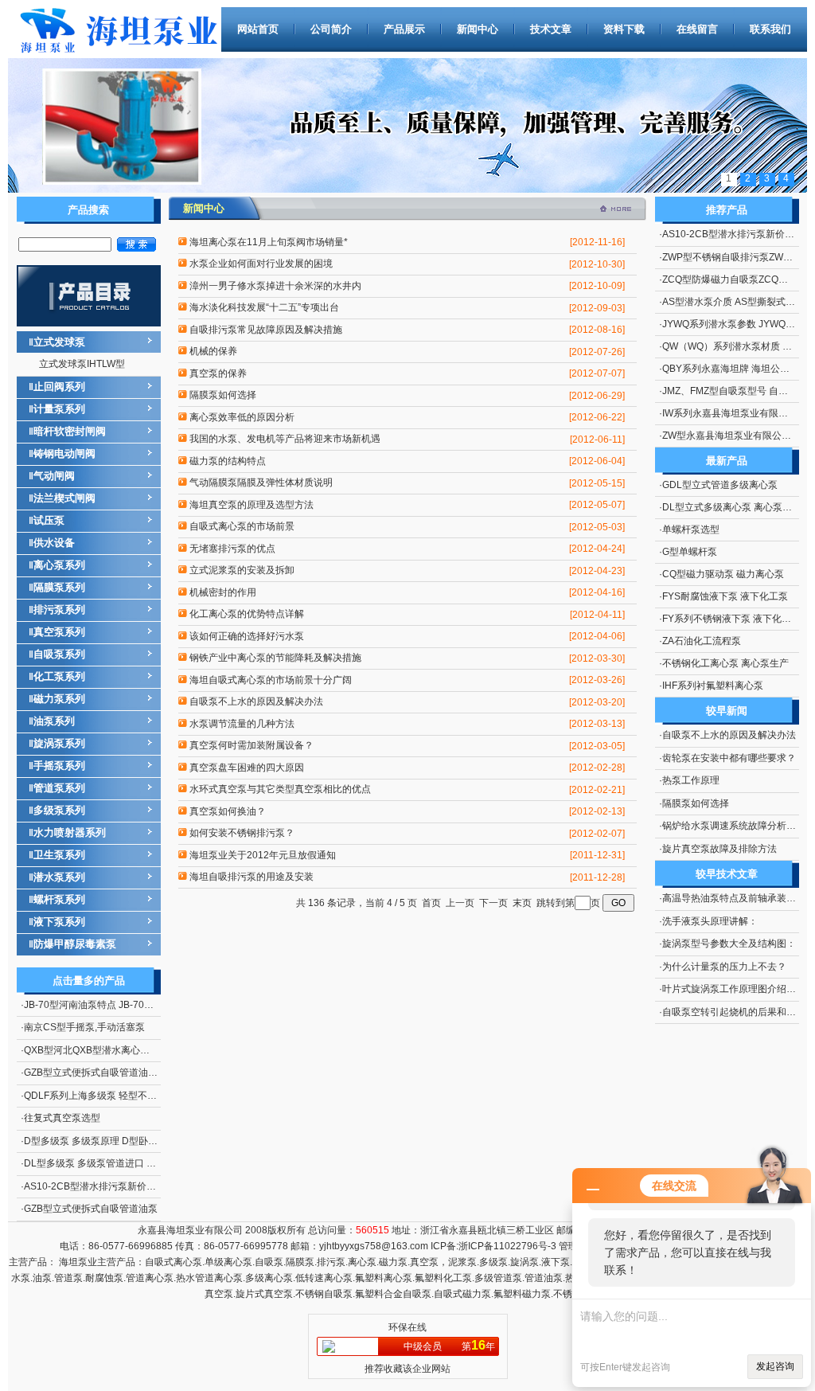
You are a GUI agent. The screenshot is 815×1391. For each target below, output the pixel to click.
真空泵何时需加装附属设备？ (251, 745)
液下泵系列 (59, 922)
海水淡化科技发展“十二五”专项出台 (264, 307)
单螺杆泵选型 (690, 529)
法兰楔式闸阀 (64, 498)
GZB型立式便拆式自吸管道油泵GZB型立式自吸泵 (129, 1072)
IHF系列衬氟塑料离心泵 (712, 685)
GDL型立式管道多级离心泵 (720, 484)
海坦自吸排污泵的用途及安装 (251, 876)
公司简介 (331, 29)
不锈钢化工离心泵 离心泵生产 (725, 663)
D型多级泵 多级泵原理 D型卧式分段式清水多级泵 (129, 1141)
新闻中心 (477, 29)
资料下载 (624, 29)
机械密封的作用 (222, 592)
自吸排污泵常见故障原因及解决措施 (265, 329)
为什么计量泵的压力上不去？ (724, 966)
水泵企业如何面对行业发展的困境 (261, 263)
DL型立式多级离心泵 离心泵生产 (731, 507)
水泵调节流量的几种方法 (241, 723)
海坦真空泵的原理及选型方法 (251, 504)
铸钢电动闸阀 (64, 453)
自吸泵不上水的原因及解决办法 (256, 701)
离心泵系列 (59, 565)
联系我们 (770, 29)
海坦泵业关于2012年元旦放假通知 (262, 855)
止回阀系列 (59, 387)
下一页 (493, 902)
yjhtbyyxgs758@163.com (373, 1246)
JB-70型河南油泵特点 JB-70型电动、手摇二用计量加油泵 (146, 1004)
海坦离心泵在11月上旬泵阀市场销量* (268, 242)
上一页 (460, 902)
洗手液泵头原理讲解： (710, 921)
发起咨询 (775, 1366)
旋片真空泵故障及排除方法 (719, 848)
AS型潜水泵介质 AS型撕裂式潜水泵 (738, 301)
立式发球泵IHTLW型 (82, 363)
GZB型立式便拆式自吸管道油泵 (91, 1208)
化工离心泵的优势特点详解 (246, 613)
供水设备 (54, 543)
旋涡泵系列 (59, 743)
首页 (431, 902)
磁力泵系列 (59, 699)
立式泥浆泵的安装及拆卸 (241, 570)
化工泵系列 (59, 676)
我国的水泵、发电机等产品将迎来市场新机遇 (284, 438)
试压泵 (48, 520)
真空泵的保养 (218, 373)
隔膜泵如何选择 (222, 394)
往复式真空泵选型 (62, 1117)
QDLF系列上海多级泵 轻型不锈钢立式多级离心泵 (128, 1095)
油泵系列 (54, 721)
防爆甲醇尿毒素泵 (74, 944)
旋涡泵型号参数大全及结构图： (729, 943)
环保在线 (407, 1327)
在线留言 (697, 29)
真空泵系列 (59, 632)
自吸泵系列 (59, 654)
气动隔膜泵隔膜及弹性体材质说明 (261, 482)
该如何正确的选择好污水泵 (246, 636)
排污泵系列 (59, 609)
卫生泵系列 (59, 855)
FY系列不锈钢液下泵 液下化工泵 (731, 618)
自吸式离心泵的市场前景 (241, 526)
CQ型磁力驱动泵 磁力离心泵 (723, 574)
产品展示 (404, 29)
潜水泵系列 (59, 877)
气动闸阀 (54, 476)
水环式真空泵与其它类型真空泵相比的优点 (280, 789)
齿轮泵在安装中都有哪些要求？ (729, 758)
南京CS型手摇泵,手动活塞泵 (84, 1027)
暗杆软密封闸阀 (69, 431)
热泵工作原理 (690, 780)
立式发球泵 (59, 342)
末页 (522, 902)
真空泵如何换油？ (227, 811)
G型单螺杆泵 (689, 551)
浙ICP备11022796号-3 (507, 1246)
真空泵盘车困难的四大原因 (246, 767)
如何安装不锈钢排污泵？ (241, 832)
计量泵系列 (59, 409)
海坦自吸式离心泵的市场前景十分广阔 (270, 680)
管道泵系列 (59, 788)
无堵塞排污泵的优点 (232, 548)
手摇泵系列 (59, 766)
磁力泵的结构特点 (227, 461)
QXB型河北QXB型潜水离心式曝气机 (101, 1050)
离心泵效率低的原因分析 (241, 417)
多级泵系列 (59, 810)
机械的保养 (213, 351)
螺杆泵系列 (59, 899)
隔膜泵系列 (59, 587)
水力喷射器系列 (69, 832)
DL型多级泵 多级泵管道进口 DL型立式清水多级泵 (130, 1163)
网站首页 (258, 29)
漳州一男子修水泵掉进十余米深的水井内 (275, 285)
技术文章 (550, 29)
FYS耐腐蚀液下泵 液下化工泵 (725, 596)
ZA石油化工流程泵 (701, 641)
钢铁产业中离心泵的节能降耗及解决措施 (275, 657)
